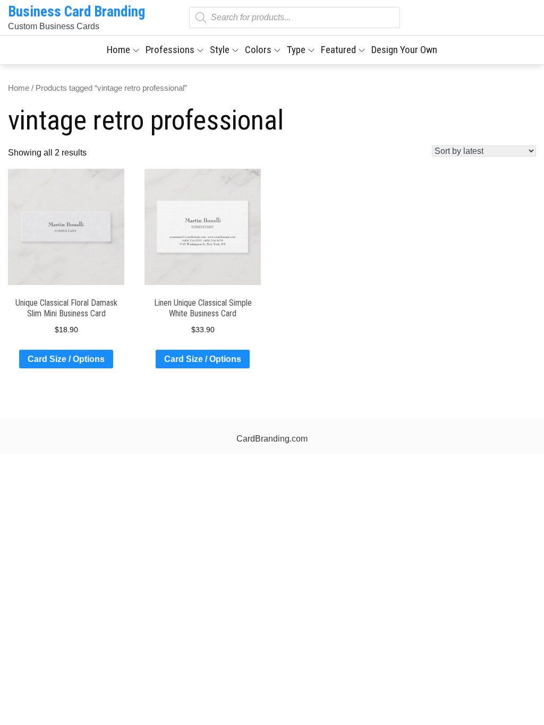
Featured (338, 50)
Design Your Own (404, 50)
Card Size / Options (66, 359)
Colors (258, 50)
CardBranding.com (272, 438)
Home (118, 50)
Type (296, 50)
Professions (170, 50)
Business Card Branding (76, 11)
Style (220, 50)
